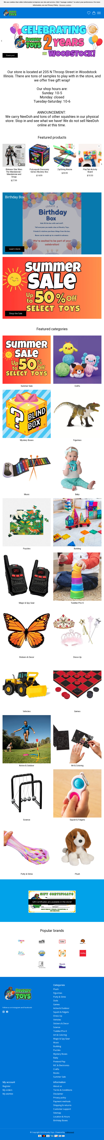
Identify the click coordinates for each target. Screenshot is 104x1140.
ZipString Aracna (64, 169)
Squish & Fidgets (77, 820)
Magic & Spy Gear (26, 603)
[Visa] (48, 1136)
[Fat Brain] (82, 942)
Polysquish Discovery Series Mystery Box (39, 170)
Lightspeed (69, 1132)
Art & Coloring (77, 765)
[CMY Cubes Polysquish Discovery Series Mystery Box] (39, 155)
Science (26, 820)
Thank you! (10, 55)
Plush (77, 874)
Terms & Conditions (62, 1090)
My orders (7, 1090)
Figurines (77, 440)
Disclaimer (58, 1093)
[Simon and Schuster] (41, 965)
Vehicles (27, 711)
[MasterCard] (44, 1136)
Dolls (55, 1000)
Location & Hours (61, 1116)
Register (7, 1086)
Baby (77, 494)
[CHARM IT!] (21, 942)
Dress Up (77, 657)
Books (56, 1073)
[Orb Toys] (41, 953)
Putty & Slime (27, 874)
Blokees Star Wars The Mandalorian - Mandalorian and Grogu (14, 173)
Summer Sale (27, 386)
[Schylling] (82, 953)
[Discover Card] (56, 1136)
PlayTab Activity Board (90, 170)
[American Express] (52, 1136)
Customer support (62, 1109)
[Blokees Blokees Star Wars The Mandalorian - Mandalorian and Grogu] (14, 155)
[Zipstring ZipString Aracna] (64, 155)
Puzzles (26, 548)
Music (26, 494)
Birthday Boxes (60, 1120)
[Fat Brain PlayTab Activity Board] (90, 155)
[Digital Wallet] (62, 1136)
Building (77, 548)
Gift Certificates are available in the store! (52, 901)
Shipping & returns (62, 1105)
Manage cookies (65, 5)
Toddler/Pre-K (77, 603)
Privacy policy (59, 1097)
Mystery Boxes (26, 440)
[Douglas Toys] (62, 942)
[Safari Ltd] (62, 953)
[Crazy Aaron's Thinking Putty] (41, 942)
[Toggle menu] (98, 12)
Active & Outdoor (26, 765)
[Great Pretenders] (21, 953)
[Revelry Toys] (10, 13)
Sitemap (57, 1112)
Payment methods (62, 1101)
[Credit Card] (39, 1136)
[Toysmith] (62, 965)
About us (57, 1086)
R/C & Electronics (61, 1065)
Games (77, 711)
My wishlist (8, 1093)
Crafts (77, 386)
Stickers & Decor (26, 657)
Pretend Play (59, 1061)
